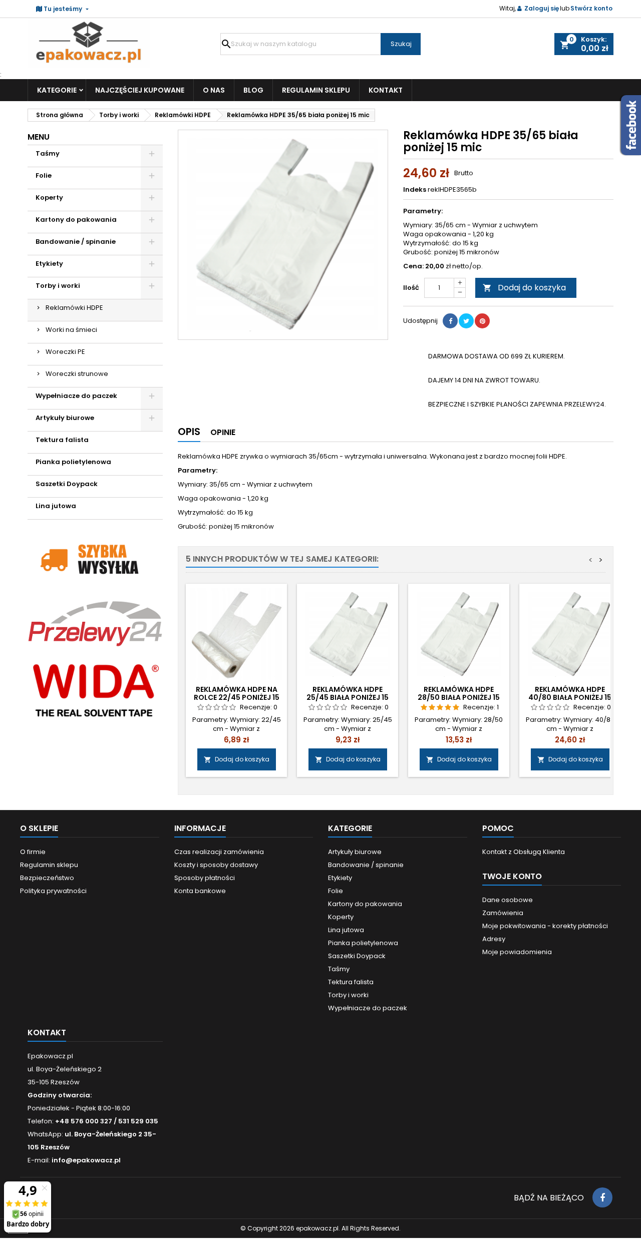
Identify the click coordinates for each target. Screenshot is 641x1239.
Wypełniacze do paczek (76, 395)
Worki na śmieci (71, 329)
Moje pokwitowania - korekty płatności (545, 926)
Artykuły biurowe (65, 418)
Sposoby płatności (204, 878)
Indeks (414, 189)
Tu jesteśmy (63, 9)
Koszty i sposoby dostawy (216, 865)
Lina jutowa (56, 506)
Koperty (49, 197)
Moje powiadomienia (517, 952)
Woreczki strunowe (77, 373)
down (460, 292)
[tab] (189, 434)
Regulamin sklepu (316, 90)
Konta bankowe (200, 891)
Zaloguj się (541, 8)
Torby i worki (58, 285)
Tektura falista (62, 440)
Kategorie (57, 90)
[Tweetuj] (466, 320)
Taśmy (48, 153)
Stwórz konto (591, 8)
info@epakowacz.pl (86, 1160)
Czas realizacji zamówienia (219, 852)
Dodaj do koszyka (524, 287)
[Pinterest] (482, 320)
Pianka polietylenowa (73, 462)
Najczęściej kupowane (139, 90)
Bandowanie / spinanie (76, 241)
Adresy (493, 939)
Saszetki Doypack (67, 484)
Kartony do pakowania (76, 219)
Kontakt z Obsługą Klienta (523, 852)
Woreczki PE (65, 351)
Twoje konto (512, 876)
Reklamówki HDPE (74, 307)
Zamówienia (502, 913)
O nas (214, 90)
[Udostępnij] (450, 320)
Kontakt (386, 90)
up (460, 283)
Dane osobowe (507, 900)
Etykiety (49, 263)
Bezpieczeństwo (47, 878)
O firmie (33, 852)
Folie (44, 175)
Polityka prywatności (53, 891)
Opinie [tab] (222, 432)
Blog (253, 90)
